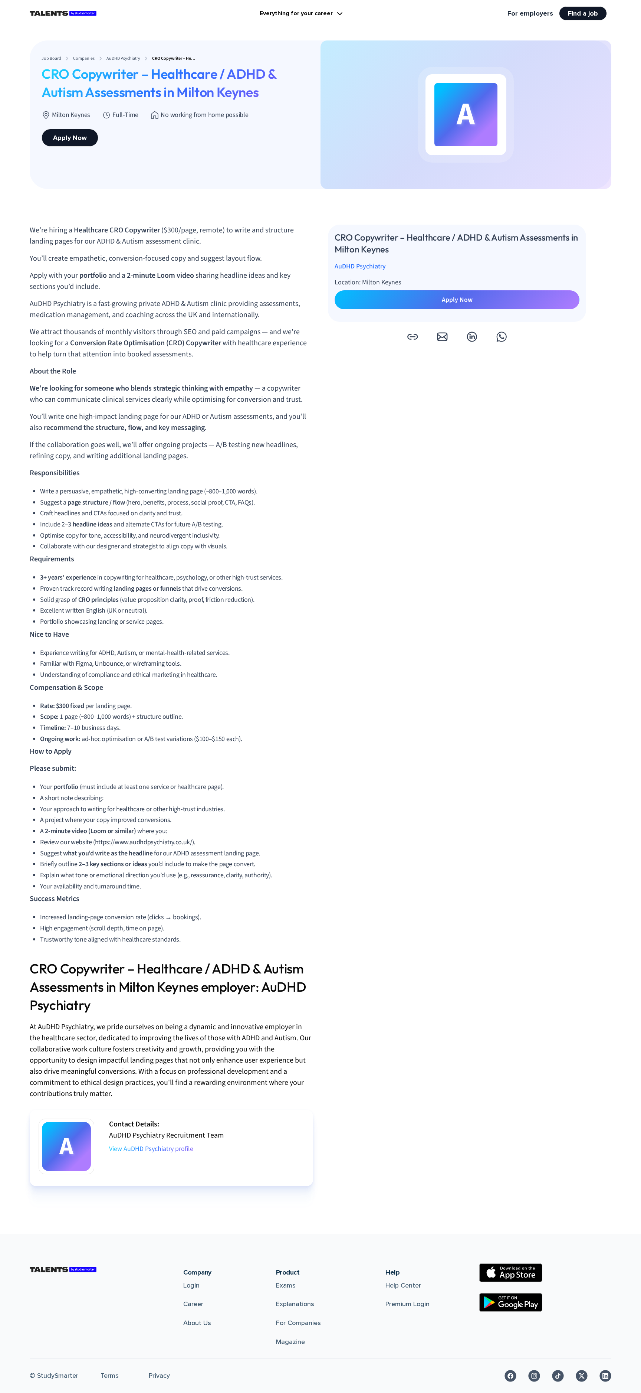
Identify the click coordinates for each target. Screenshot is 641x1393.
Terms (110, 1375)
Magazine (290, 1342)
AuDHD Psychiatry (360, 266)
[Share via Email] (442, 337)
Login (191, 1285)
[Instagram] (534, 1376)
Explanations (295, 1304)
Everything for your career (296, 13)
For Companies (298, 1323)
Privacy (159, 1375)
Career (193, 1304)
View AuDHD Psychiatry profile (151, 1149)
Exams (286, 1285)
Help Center (403, 1285)
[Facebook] (510, 1376)
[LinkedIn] (605, 1376)
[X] (582, 1376)
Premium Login (407, 1304)
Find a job (583, 13)
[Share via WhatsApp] (501, 337)
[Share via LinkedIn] (472, 337)
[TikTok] (558, 1376)
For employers (530, 13)
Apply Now (70, 138)
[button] (412, 337)
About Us (197, 1323)
